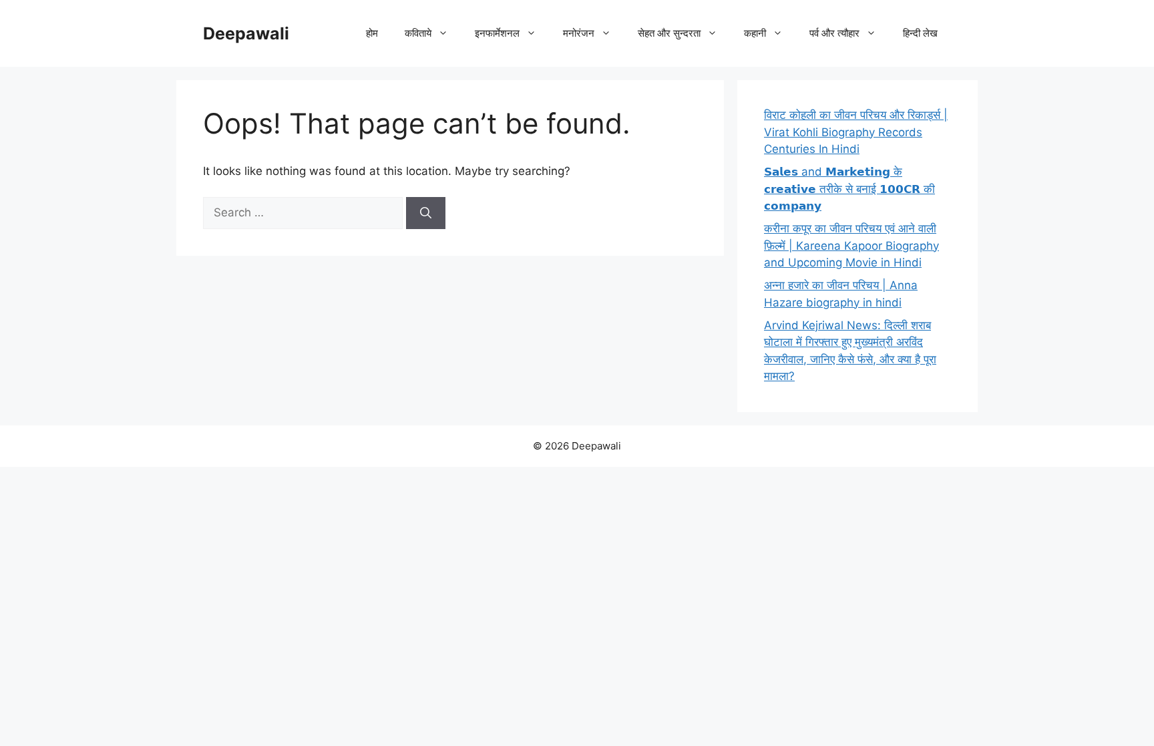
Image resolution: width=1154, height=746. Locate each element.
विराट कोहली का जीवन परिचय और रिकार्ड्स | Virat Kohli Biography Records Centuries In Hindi (856, 132)
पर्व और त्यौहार (834, 33)
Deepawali (246, 33)
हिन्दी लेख (920, 33)
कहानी (755, 33)
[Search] (425, 213)
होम (372, 33)
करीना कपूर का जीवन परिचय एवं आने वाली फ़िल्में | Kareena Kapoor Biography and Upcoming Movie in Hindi (851, 245)
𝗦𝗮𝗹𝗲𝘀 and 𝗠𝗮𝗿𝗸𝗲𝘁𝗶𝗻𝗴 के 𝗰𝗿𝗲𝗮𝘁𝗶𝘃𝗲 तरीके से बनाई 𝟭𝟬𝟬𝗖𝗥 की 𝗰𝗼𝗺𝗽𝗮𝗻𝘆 (849, 188)
